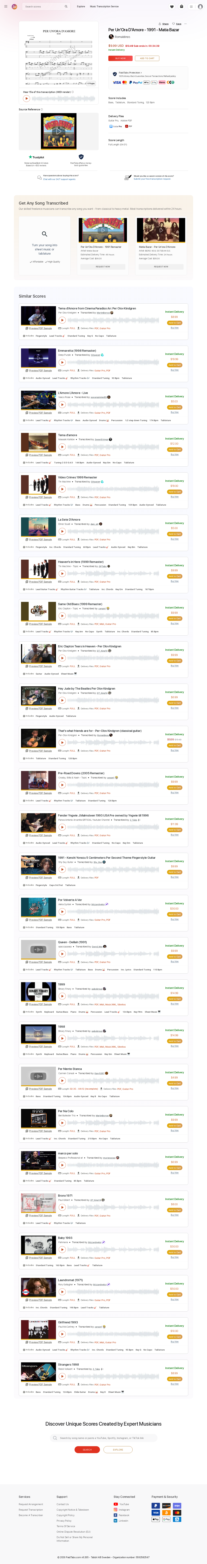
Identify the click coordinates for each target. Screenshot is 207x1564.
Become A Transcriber (31, 1515)
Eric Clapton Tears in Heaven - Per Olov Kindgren (89, 646)
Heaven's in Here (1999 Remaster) (81, 562)
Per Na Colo (66, 1111)
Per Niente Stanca (70, 1069)
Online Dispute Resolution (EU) (74, 1531)
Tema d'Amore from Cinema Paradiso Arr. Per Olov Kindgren (97, 308)
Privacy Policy (64, 1520)
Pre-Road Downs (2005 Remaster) (81, 773)
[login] (200, 6)
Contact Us (63, 1504)
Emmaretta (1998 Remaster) (77, 350)
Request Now (103, 267)
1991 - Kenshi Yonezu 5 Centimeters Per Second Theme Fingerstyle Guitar (107, 858)
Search (87, 1449)
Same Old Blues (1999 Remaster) (80, 604)
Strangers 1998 (68, 1364)
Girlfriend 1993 (68, 1322)
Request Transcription (31, 1509)
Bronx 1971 (65, 1195)
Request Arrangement (31, 1504)
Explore (118, 1449)
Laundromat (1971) (70, 1280)
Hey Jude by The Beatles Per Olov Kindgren (86, 688)
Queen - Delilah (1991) (72, 942)
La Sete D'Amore (69, 519)
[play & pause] (26, 98)
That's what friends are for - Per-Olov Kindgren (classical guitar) (100, 731)
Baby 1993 (65, 1238)
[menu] (6, 6)
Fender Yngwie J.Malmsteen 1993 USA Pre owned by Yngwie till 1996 (103, 815)
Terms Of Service (66, 1526)
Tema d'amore (67, 435)
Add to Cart (147, 58)
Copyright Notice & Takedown (73, 1509)
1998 (61, 1026)
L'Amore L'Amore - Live (73, 393)
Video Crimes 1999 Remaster (77, 477)
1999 (61, 984)
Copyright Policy (65, 1515)
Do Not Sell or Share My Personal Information (75, 1539)
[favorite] (171, 6)
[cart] (181, 6)
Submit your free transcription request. (152, 179)
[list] (191, 6)
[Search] (66, 6)
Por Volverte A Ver (70, 900)
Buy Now (120, 58)
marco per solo (68, 1153)
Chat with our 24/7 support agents (59, 179)
